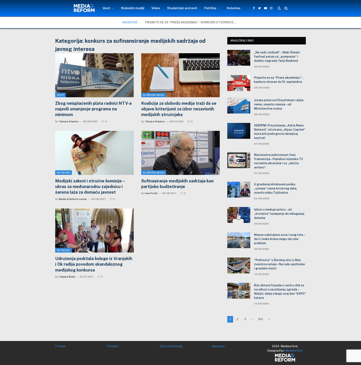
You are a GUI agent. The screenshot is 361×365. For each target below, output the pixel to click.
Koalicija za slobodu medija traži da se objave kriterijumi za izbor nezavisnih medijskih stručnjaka (178, 109)
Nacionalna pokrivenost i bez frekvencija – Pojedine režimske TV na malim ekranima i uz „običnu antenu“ (278, 161)
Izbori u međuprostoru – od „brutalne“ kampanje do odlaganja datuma (279, 214)
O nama (60, 346)
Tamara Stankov (69, 121)
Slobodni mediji (132, 8)
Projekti (112, 346)
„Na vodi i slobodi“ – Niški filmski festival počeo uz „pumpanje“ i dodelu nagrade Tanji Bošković (277, 56)
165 (260, 319)
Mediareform (294, 350)
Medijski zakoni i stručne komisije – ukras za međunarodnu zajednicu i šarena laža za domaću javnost (90, 186)
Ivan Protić (151, 193)
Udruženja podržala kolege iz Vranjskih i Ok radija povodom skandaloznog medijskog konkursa (93, 264)
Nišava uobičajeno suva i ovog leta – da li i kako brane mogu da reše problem (279, 239)
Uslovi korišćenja (171, 346)
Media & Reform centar (73, 199)
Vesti (106, 8)
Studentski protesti (182, 8)
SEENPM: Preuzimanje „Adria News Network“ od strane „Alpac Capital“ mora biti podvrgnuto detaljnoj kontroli (279, 132)
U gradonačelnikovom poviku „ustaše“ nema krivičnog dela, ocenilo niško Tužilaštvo (275, 188)
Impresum (218, 346)
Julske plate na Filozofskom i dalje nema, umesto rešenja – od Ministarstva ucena (279, 104)
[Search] (286, 8)
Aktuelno (63, 172)
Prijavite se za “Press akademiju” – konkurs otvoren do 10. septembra (192, 22)
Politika (210, 8)
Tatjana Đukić (67, 276)
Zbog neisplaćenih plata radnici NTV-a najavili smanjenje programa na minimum (93, 109)
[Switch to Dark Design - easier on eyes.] (279, 8)
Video (155, 8)
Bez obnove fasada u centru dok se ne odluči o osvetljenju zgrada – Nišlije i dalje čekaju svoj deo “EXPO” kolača (280, 291)
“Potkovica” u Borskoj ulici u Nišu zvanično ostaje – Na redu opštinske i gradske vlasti (279, 264)
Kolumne (233, 8)
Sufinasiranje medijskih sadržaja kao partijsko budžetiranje (177, 183)
